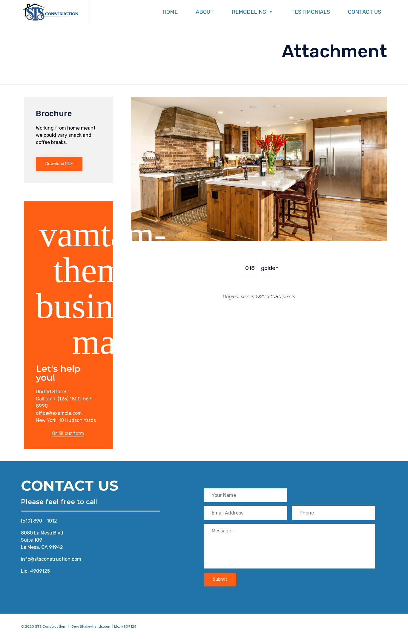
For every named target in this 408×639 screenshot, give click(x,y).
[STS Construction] (51, 12)
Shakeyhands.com (95, 626)
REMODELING (249, 12)
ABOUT (205, 12)
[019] (259, 239)
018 (250, 268)
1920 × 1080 (268, 296)
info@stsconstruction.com (51, 559)
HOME (170, 12)
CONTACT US (364, 12)
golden (268, 268)
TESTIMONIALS (310, 12)
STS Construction (50, 626)
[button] (59, 164)
